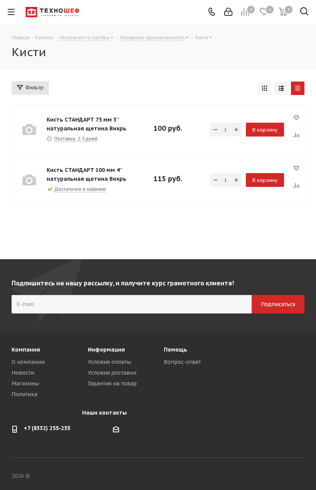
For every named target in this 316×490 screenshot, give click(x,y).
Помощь (175, 349)
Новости (23, 372)
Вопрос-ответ (182, 361)
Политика (24, 394)
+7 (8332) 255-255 (47, 428)
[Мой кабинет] (228, 11)
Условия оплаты (109, 361)
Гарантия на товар (112, 383)
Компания (26, 349)
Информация (106, 349)
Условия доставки (112, 372)
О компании (28, 361)
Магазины (25, 383)
